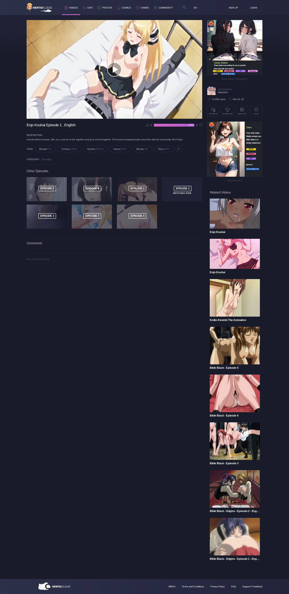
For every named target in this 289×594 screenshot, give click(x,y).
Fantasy (69, 149)
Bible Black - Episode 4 (224, 415)
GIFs (90, 7)
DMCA (172, 586)
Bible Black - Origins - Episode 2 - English (235, 511)
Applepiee (223, 92)
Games (145, 7)
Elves (163, 149)
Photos (107, 7)
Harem (120, 149)
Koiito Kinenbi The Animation (228, 320)
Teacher (95, 149)
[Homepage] (54, 586)
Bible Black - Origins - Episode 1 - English (235, 558)
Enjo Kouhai (217, 232)
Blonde (142, 149)
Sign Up (233, 7)
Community (166, 7)
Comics (126, 7)
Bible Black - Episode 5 (224, 367)
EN (195, 7)
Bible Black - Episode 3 (224, 463)
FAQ (233, 586)
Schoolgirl (46, 159)
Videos (73, 7)
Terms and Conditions (193, 586)
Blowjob (45, 149)
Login (253, 7)
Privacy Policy (217, 586)
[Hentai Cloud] (39, 8)
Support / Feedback (252, 586)
